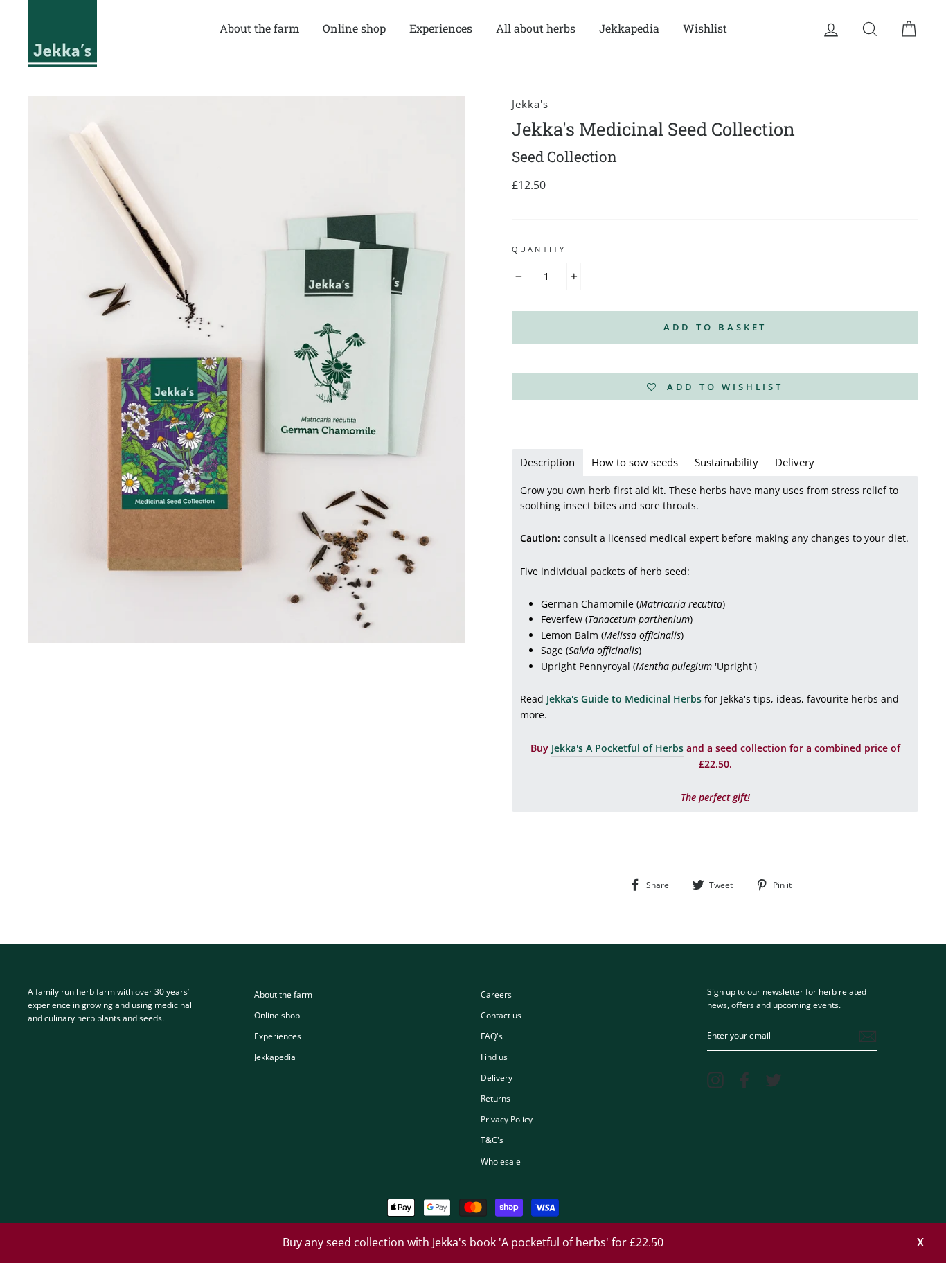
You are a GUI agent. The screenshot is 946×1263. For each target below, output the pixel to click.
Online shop (354, 28)
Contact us (501, 1015)
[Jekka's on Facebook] (744, 1080)
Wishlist (705, 28)
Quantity (539, 249)
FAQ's (492, 1035)
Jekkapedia (629, 28)
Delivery (496, 1077)
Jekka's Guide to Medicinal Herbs (624, 698)
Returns (495, 1098)
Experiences (440, 28)
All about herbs (535, 28)
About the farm (259, 28)
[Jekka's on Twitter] (773, 1080)
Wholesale (501, 1161)
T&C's (492, 1139)
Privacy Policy (507, 1118)
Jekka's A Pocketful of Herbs (617, 747)
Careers (496, 994)
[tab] (547, 462)
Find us (494, 1056)
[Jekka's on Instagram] (715, 1080)
